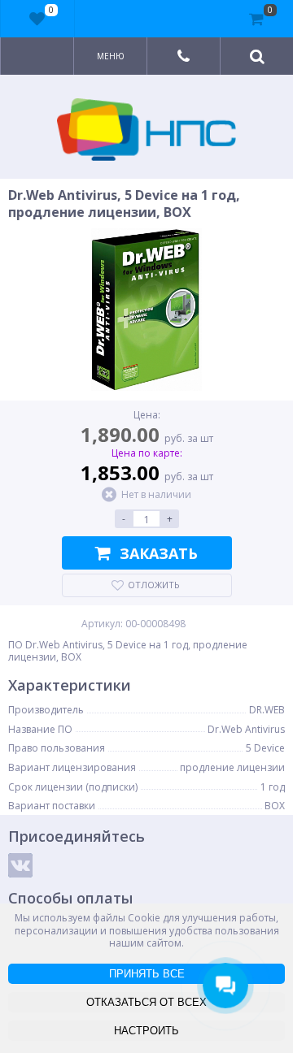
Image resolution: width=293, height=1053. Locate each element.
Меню (111, 56)
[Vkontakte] (20, 865)
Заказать (159, 553)
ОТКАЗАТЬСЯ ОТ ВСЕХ (146, 1002)
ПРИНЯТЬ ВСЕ (147, 974)
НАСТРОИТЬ (146, 1031)
